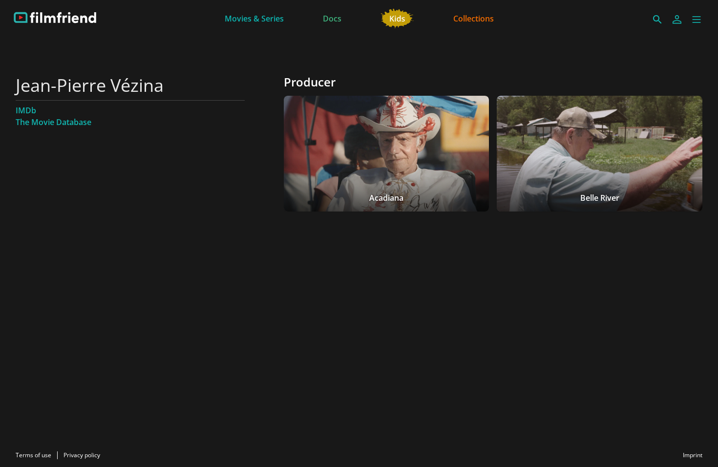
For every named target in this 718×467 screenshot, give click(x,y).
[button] (696, 19)
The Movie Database (53, 122)
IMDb (26, 110)
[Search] (657, 19)
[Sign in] (677, 19)
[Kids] (397, 17)
